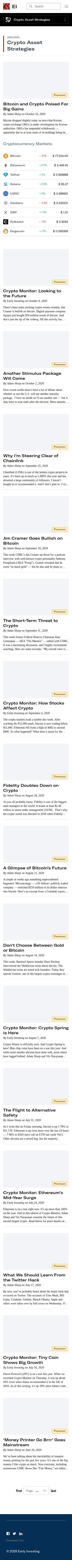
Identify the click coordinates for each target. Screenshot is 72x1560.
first (19, 1491)
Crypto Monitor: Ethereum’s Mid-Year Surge (33, 1195)
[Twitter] (14, 1533)
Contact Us (15, 1540)
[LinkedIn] (20, 1533)
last (53, 1491)
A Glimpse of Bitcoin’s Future (35, 867)
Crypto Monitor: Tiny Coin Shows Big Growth (30, 1360)
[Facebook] (8, 1533)
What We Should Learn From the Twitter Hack (34, 1277)
